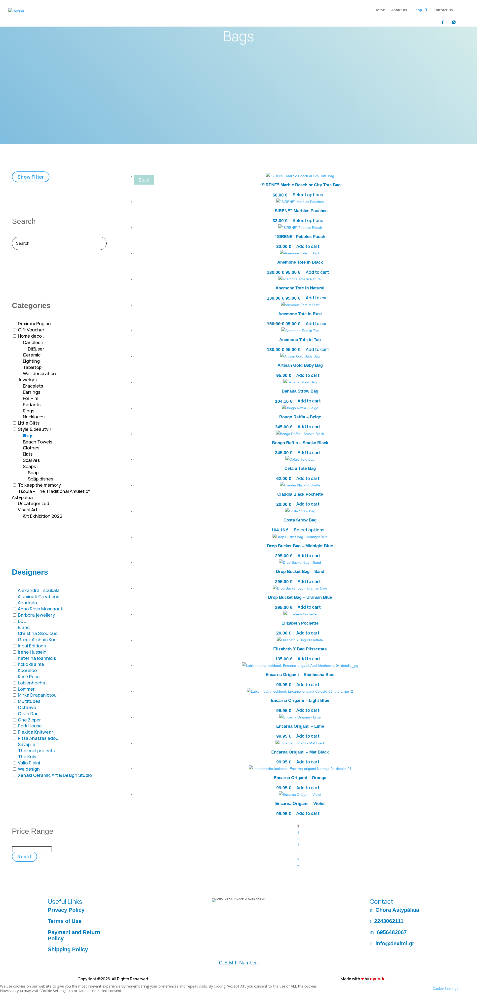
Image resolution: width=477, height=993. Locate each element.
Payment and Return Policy (74, 935)
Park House (30, 726)
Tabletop (32, 367)
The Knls (27, 756)
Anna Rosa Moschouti (40, 609)
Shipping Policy (68, 949)
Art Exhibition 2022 (42, 516)
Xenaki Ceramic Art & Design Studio (55, 775)
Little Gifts (29, 423)
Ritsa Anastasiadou (38, 738)
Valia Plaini (29, 763)
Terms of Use (64, 921)
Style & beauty (33, 429)
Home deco (30, 336)
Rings (28, 411)
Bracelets (33, 386)
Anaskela (27, 602)
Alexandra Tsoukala (39, 590)
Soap (33, 473)
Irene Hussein (32, 652)
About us (399, 10)
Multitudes (29, 701)
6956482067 (392, 932)
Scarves (31, 460)
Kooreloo (27, 670)
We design (29, 769)
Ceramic (31, 355)
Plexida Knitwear (35, 732)
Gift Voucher (31, 330)
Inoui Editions (32, 646)
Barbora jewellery (36, 615)
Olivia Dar (28, 713)
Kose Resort (30, 676)
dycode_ (379, 978)
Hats (28, 454)
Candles (31, 342)
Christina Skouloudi (38, 633)
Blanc (24, 627)
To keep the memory (39, 485)
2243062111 (388, 921)
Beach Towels (37, 442)
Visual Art (28, 510)
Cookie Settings (445, 988)
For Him (30, 398)
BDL (22, 621)
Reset (24, 856)
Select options (308, 195)
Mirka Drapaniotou (37, 695)
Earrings (31, 392)
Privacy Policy (66, 910)
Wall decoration (39, 373)
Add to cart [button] (307, 246)
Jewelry (26, 380)
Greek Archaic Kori (37, 639)
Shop (417, 10)
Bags (28, 435)
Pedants (31, 404)
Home (380, 10)
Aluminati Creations (38, 596)
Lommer (26, 689)
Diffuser (36, 349)
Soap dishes (40, 479)
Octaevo (27, 707)
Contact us (443, 10)
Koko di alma (31, 664)
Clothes (31, 448)
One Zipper (29, 720)
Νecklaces (33, 417)
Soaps (29, 466)
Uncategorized (33, 503)
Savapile (26, 744)
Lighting (31, 361)
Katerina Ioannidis (37, 658)
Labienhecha (31, 683)
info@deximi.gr (394, 943)
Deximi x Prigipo (34, 323)
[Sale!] (300, 254)
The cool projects (36, 751)
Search (24, 221)
